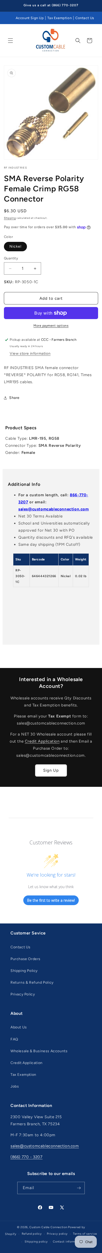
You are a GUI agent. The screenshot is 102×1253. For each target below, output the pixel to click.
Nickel (15, 246)
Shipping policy (36, 1241)
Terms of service (85, 1233)
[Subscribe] (78, 1188)
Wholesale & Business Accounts (38, 1051)
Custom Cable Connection (48, 1227)
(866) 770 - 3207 (26, 1157)
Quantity (11, 258)
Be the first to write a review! (51, 900)
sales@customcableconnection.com (53, 509)
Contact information (67, 1241)
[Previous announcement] (9, 6)
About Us (18, 1027)
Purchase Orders (25, 959)
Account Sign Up (30, 18)
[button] (10, 40)
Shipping (10, 218)
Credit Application (42, 741)
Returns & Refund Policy (32, 982)
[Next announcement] (92, 6)
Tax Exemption (59, 18)
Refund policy (32, 1233)
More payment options (51, 325)
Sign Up (51, 770)
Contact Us (84, 18)
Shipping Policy (24, 970)
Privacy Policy (22, 994)
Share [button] (14, 398)
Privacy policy (57, 1233)
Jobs (14, 1086)
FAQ (14, 1039)
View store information (30, 353)
